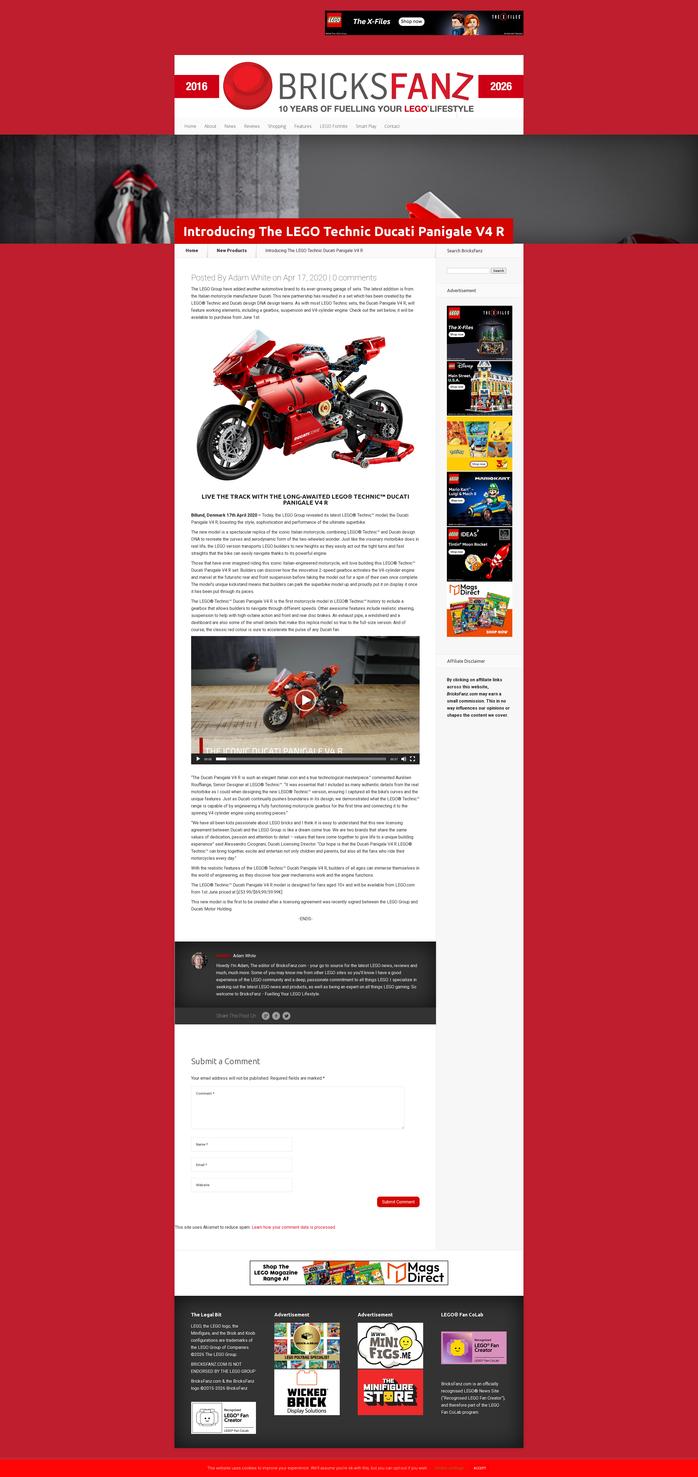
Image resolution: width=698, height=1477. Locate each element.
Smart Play (366, 126)
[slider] (301, 759)
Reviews (252, 126)
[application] (305, 700)
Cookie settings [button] (449, 1468)
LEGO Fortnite (334, 126)
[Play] (198, 759)
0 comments (354, 277)
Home (190, 126)
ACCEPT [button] (480, 1468)
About (210, 126)
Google (265, 1016)
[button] (305, 700)
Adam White (249, 277)
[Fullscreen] (412, 759)
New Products (232, 251)
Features (303, 126)
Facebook (276, 1016)
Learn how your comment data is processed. (294, 1227)
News (230, 126)
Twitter (286, 1016)
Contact (392, 126)
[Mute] (404, 759)
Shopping (277, 126)
